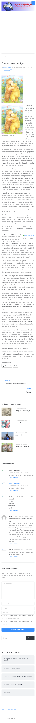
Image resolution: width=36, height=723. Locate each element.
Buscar (30, 638)
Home (3, 56)
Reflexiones (9, 56)
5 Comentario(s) (7, 70)
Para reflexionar (21, 423)
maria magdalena (14, 483)
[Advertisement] (18, 33)
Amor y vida (19, 435)
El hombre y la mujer (22, 446)
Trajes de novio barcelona (10, 709)
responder (14, 477)
